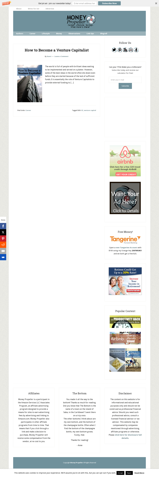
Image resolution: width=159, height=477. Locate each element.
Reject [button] (129, 473)
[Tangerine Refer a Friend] (125, 244)
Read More (139, 473)
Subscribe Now (109, 3)
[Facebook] (3, 226)
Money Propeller (79, 21)
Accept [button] (120, 473)
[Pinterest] (3, 238)
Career (28, 110)
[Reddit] (3, 245)
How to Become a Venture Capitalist (57, 50)
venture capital (90, 110)
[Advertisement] (127, 116)
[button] (79, 3)
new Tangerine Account (126, 247)
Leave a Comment (61, 56)
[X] (3, 232)
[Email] (3, 251)
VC (82, 110)
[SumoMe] (3, 257)
